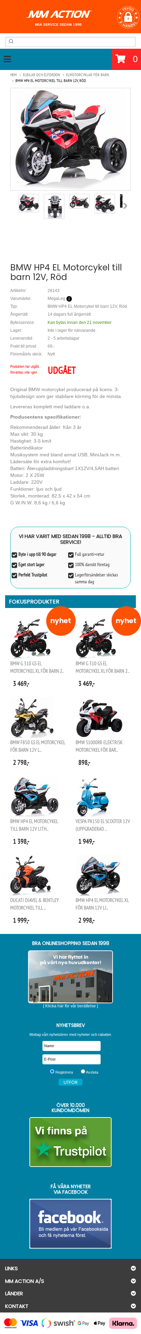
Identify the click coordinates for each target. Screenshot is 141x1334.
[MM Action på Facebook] (70, 1224)
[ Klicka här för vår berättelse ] (70, 1006)
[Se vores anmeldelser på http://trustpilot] (70, 1142)
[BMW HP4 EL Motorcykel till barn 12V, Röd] (70, 139)
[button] (128, 17)
